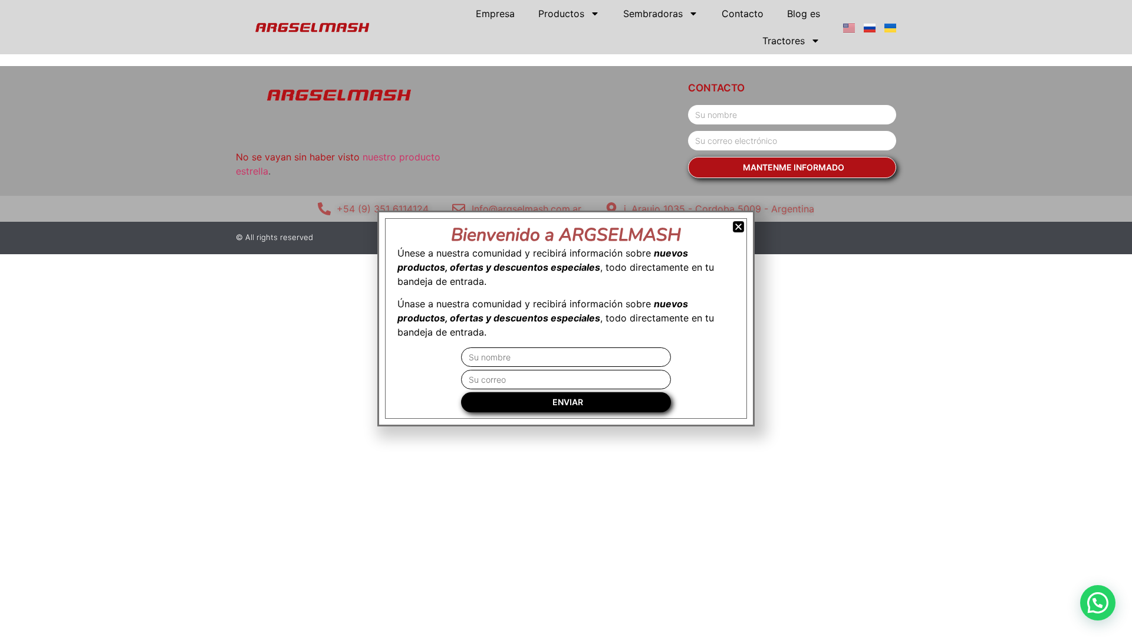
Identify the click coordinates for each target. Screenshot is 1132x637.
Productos (561, 13)
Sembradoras (653, 13)
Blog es (803, 13)
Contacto (743, 13)
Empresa (495, 13)
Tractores (783, 41)
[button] (1097, 602)
